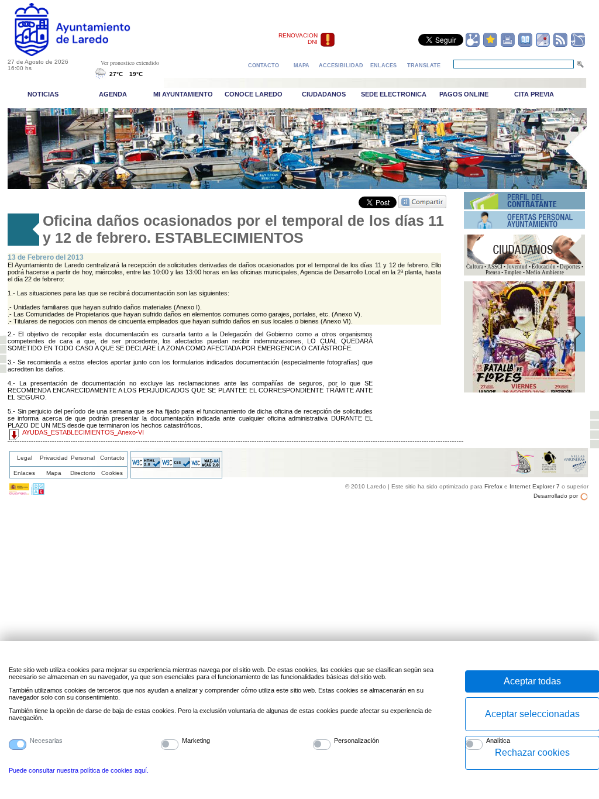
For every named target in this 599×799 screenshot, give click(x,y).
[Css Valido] (175, 465)
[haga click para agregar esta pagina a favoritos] (490, 45)
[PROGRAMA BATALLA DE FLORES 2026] (524, 391)
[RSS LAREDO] (560, 45)
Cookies (112, 473)
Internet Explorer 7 (535, 486)
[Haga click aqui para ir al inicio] (86, 53)
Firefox (493, 486)
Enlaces (24, 473)
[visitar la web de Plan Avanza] (19, 492)
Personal (83, 457)
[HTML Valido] (145, 465)
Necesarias (46, 740)
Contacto (112, 457)
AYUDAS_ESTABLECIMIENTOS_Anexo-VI (83, 432)
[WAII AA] (205, 465)
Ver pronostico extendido (130, 62)
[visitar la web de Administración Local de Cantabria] (37, 492)
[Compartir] (472, 45)
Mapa (53, 473)
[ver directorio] (525, 45)
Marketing (196, 740)
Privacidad (54, 457)
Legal (24, 457)
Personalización (356, 740)
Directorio (82, 473)
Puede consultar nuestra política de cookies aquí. (79, 770)
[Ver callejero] (542, 45)
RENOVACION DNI (298, 38)
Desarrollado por (555, 496)
